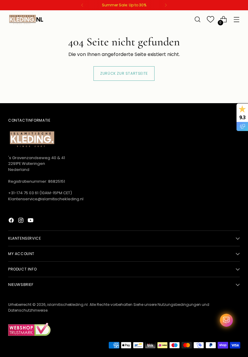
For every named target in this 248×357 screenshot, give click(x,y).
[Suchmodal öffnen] (197, 19)
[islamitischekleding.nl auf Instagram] (21, 221)
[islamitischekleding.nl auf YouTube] (31, 221)
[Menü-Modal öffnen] (236, 19)
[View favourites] (210, 19)
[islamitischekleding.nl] (26, 19)
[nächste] (165, 5)
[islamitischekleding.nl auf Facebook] (11, 221)
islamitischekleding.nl (67, 304)
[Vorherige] (82, 5)
